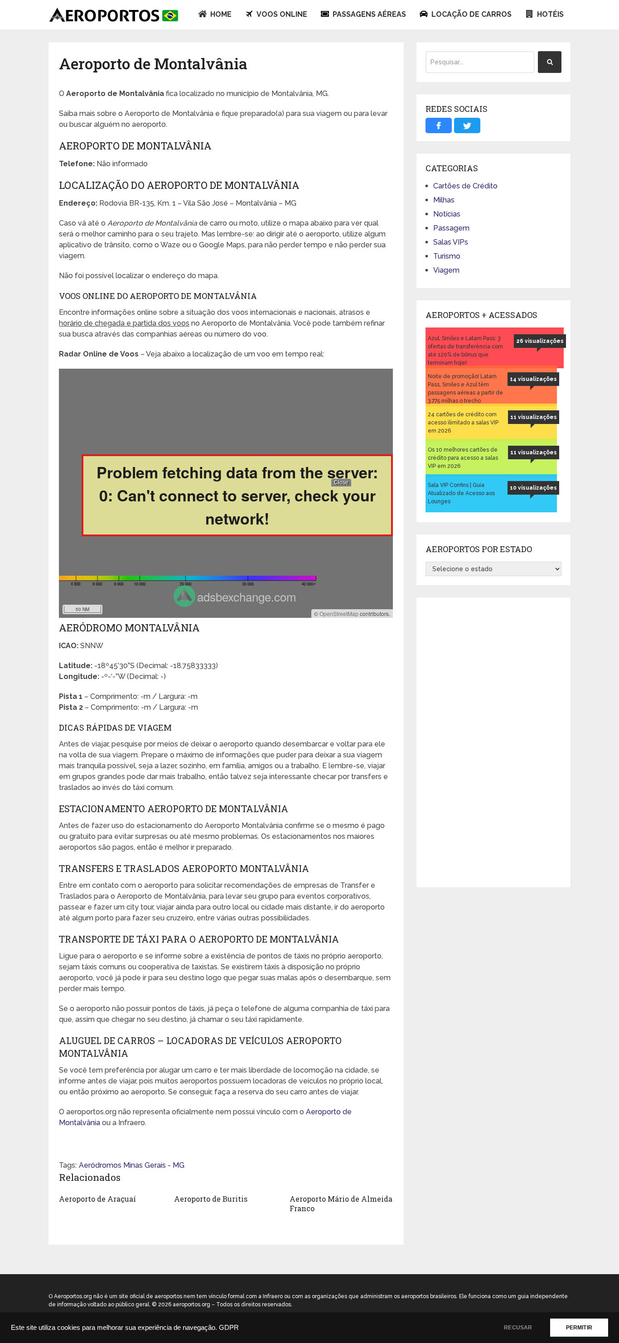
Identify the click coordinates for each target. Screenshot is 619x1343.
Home (220, 14)
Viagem (446, 270)
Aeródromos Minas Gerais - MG (131, 1165)
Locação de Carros (471, 14)
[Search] (549, 62)
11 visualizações (533, 417)
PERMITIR (579, 1327)
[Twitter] (467, 125)
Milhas (444, 200)
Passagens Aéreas (368, 14)
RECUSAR (518, 1327)
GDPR (229, 1327)
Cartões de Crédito (465, 186)
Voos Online (281, 14)
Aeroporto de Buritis (210, 1198)
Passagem (451, 228)
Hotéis (549, 14)
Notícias (446, 214)
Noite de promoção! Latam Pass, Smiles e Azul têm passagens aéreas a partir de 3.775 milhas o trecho (465, 388)
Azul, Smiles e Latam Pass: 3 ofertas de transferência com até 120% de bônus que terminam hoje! (465, 350)
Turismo (446, 256)
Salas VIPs (450, 242)
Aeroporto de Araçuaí (97, 1198)
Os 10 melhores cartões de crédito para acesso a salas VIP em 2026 (463, 458)
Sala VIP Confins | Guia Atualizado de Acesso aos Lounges (461, 493)
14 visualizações (533, 379)
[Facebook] (439, 125)
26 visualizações (540, 341)
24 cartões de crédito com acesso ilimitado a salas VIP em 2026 (463, 422)
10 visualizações (533, 488)
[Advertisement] (493, 742)
